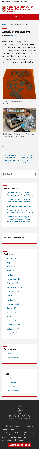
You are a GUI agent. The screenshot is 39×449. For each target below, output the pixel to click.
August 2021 (12, 312)
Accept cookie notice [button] (19, 445)
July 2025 (11, 266)
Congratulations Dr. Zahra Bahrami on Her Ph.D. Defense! (20, 193)
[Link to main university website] (19, 419)
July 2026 (11, 262)
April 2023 (11, 300)
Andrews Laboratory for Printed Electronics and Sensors (20, 9)
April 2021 (11, 316)
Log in (9, 378)
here (9, 65)
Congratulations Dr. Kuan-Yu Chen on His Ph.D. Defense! (19, 200)
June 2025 (11, 270)
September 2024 (14, 287)
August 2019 (12, 333)
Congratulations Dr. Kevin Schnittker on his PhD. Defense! (20, 211)
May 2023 (11, 295)
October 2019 (13, 329)
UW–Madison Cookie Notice (12, 440)
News (11, 147)
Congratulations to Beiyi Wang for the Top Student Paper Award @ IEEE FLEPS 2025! (20, 219)
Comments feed (14, 386)
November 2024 (14, 279)
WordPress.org (13, 390)
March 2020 (12, 320)
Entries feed (12, 382)
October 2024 (13, 283)
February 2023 (13, 304)
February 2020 (13, 325)
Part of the (19, 426)
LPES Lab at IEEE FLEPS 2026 (20, 206)
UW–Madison (15, 2)
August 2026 (12, 258)
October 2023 (13, 291)
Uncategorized (13, 357)
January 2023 (13, 308)
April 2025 (11, 275)
